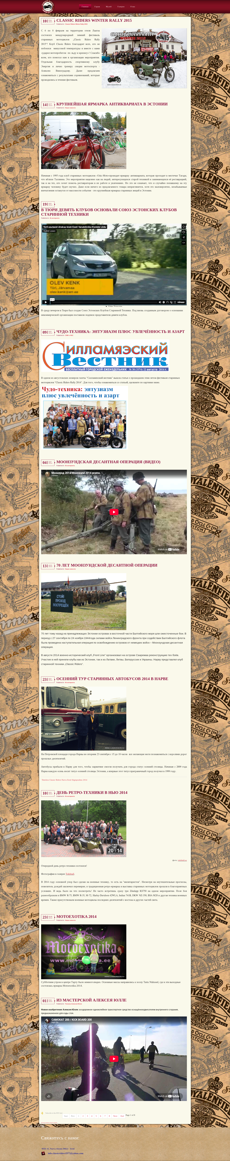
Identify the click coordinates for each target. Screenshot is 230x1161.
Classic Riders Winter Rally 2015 (94, 20)
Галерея (121, 7)
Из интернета (54, 218)
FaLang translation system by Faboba (49, 1122)
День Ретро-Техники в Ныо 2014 (91, 792)
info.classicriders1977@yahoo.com (65, 1153)
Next (115, 1116)
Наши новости (70, 108)
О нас (132, 7)
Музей (109, 7)
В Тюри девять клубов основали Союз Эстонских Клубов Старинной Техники (109, 212)
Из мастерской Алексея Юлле (91, 1000)
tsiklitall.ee (182, 860)
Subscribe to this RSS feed (53, 1113)
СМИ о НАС (69, 335)
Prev (73, 1116)
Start (66, 1116)
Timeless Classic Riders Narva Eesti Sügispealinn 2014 (64, 780)
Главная (85, 7)
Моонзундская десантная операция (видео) (108, 462)
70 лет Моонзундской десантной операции (106, 565)
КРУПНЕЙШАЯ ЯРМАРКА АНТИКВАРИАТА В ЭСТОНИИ (112, 104)
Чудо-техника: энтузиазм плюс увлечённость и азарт (120, 331)
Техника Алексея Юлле (73, 1004)
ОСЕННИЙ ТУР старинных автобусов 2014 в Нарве (112, 679)
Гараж (97, 7)
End (122, 1116)
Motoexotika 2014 (76, 916)
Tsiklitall (70, 873)
